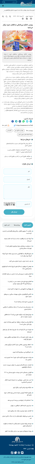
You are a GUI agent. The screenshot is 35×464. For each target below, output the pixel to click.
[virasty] (15, 452)
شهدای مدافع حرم (19, 130)
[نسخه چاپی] (23, 19)
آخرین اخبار (27, 225)
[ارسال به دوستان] (31, 19)
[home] (17, 440)
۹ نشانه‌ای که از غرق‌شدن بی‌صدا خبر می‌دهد (20, 400)
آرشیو (16, 445)
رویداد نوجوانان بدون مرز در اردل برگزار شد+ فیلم (18, 431)
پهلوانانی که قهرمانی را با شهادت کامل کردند (20, 289)
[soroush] (16, 121)
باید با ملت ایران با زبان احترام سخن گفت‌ (20, 261)
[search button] (4, 2)
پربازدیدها (17, 225)
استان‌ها (31, 16)
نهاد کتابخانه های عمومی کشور (25, 134)
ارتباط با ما (21, 445)
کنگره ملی (9, 130)
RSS (25, 448)
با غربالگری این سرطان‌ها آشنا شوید (22, 352)
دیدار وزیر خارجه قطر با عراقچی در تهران (21, 406)
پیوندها (11, 445)
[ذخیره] (27, 19)
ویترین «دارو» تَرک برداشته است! (23, 302)
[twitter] (27, 121)
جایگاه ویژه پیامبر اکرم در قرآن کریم (22, 388)
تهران (27, 16)
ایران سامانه (14, 462)
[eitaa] (12, 452)
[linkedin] (19, 121)
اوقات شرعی (30, 448)
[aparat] (19, 452)
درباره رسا (28, 445)
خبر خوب (7, 225)
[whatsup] (23, 121)
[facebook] (12, 121)
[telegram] (30, 121)
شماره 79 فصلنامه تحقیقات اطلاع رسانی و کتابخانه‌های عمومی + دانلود (20, 151)
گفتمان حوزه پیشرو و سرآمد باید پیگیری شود (20, 411)
